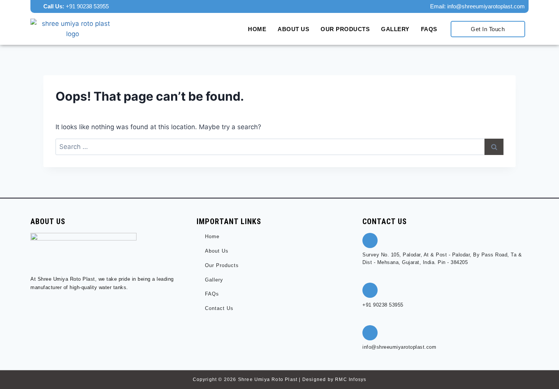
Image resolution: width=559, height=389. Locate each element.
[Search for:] (279, 146)
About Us (293, 29)
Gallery (395, 29)
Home (257, 29)
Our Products (345, 29)
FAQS (429, 29)
